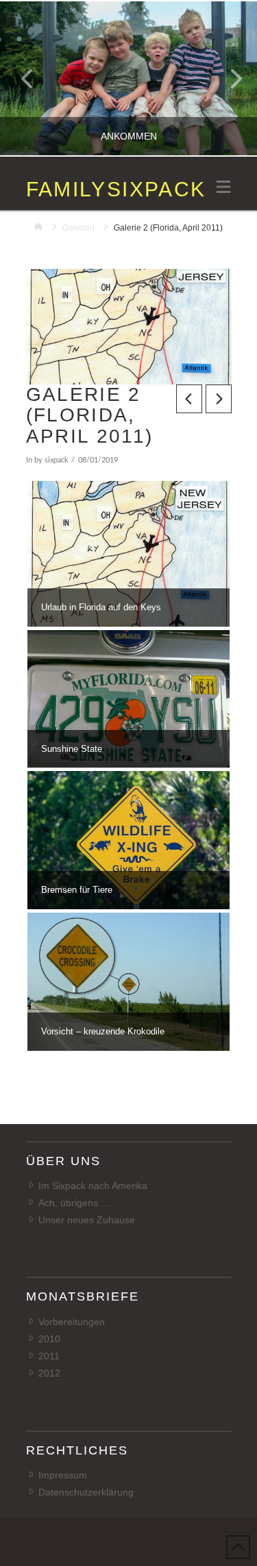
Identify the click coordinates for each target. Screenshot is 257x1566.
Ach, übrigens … (74, 1202)
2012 (49, 1373)
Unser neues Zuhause (86, 1219)
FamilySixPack (116, 189)
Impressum (62, 1475)
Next (228, 78)
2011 (49, 1355)
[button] (223, 188)
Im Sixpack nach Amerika (92, 1185)
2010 (49, 1338)
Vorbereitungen (71, 1321)
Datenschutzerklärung (86, 1492)
